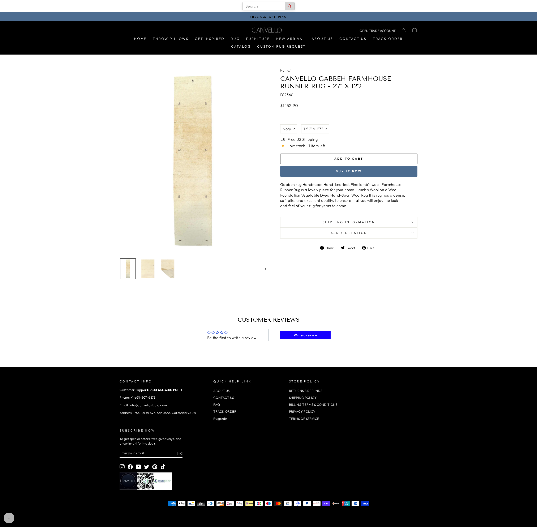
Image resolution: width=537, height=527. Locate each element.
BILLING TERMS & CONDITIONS (313, 405)
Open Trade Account (378, 31)
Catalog (241, 46)
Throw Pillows (171, 39)
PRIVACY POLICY (302, 412)
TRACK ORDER (224, 412)
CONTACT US (223, 398)
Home (140, 39)
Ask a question (349, 233)
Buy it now (349, 171)
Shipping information (349, 222)
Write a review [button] (305, 335)
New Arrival (290, 39)
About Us (322, 39)
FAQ (216, 405)
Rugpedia (220, 419)
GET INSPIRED (209, 39)
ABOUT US (221, 391)
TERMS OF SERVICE (304, 419)
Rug (235, 39)
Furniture (258, 39)
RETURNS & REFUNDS (305, 391)
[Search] (290, 6)
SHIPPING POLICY (303, 398)
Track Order (388, 39)
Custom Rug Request (281, 46)
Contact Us (352, 39)
